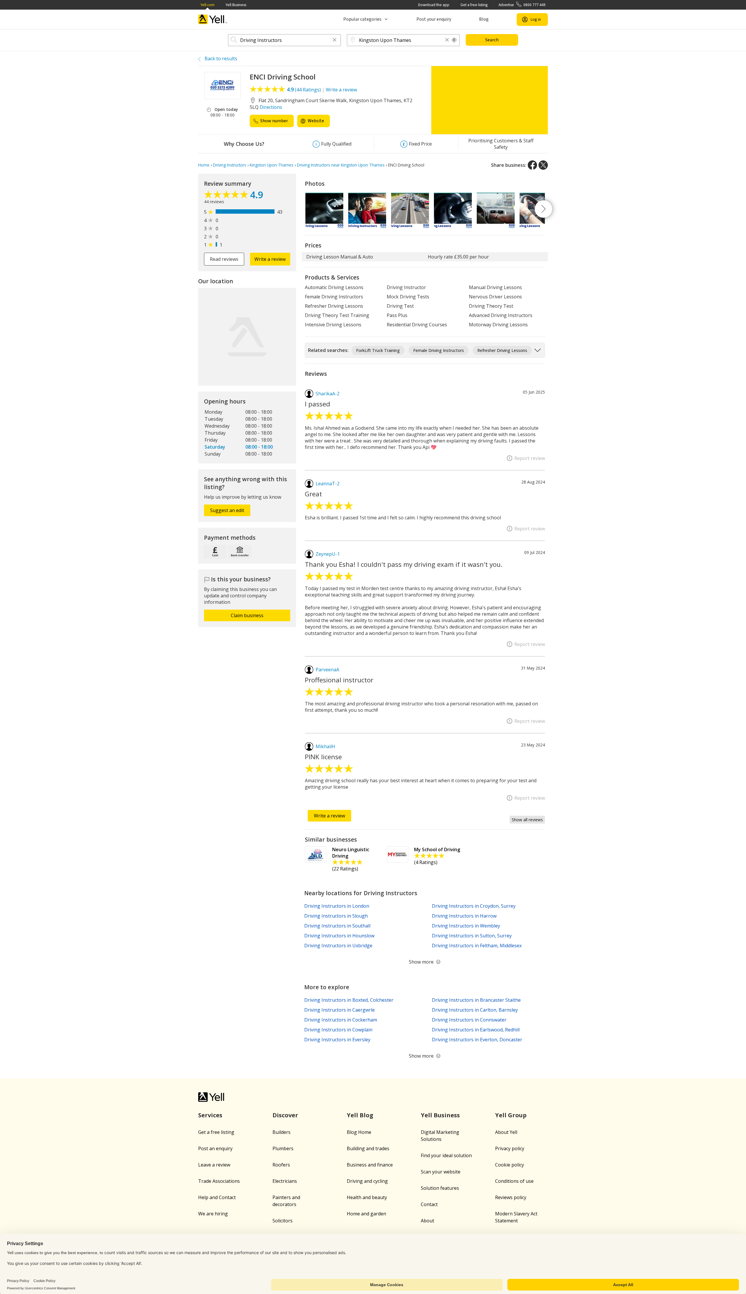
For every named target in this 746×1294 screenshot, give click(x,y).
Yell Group (511, 1115)
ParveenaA (327, 669)
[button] (334, 40)
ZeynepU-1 (328, 554)
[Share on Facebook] (532, 165)
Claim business (247, 615)
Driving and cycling (367, 1181)
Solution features (440, 1188)
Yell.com (207, 5)
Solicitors (282, 1220)
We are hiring (213, 1213)
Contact (429, 1204)
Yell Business (236, 5)
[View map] (247, 337)
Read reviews (224, 259)
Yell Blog (360, 1115)
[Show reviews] (227, 196)
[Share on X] (543, 165)
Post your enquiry (433, 19)
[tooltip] (454, 40)
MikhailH (325, 746)
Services (210, 1115)
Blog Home (359, 1132)
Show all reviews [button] (527, 819)
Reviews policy (510, 1197)
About (427, 1220)
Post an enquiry (215, 1148)
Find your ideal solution (446, 1155)
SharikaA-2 (327, 393)
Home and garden (366, 1213)
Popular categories (362, 19)
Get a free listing (474, 5)
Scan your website (440, 1172)
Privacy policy (509, 1148)
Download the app (433, 5)
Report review (529, 458)
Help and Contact (217, 1197)
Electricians (284, 1181)
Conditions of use (514, 1181)
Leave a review (214, 1165)
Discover (285, 1115)
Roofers (281, 1165)
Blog (484, 19)
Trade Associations (219, 1181)
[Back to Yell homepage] (212, 19)
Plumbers (282, 1148)
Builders (281, 1132)
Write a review (341, 89)
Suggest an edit (227, 510)
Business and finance (370, 1165)
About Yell (506, 1132)
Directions (271, 107)
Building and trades (368, 1148)
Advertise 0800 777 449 (522, 5)
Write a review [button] (270, 259)
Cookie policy (509, 1165)
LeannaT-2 (327, 483)
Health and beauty (367, 1197)
